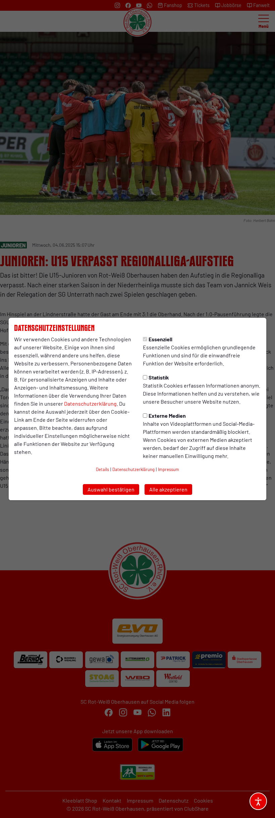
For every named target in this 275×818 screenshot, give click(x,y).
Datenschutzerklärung (90, 403)
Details (102, 469)
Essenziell (160, 339)
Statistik (159, 377)
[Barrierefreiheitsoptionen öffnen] (258, 801)
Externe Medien (167, 415)
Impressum (168, 469)
